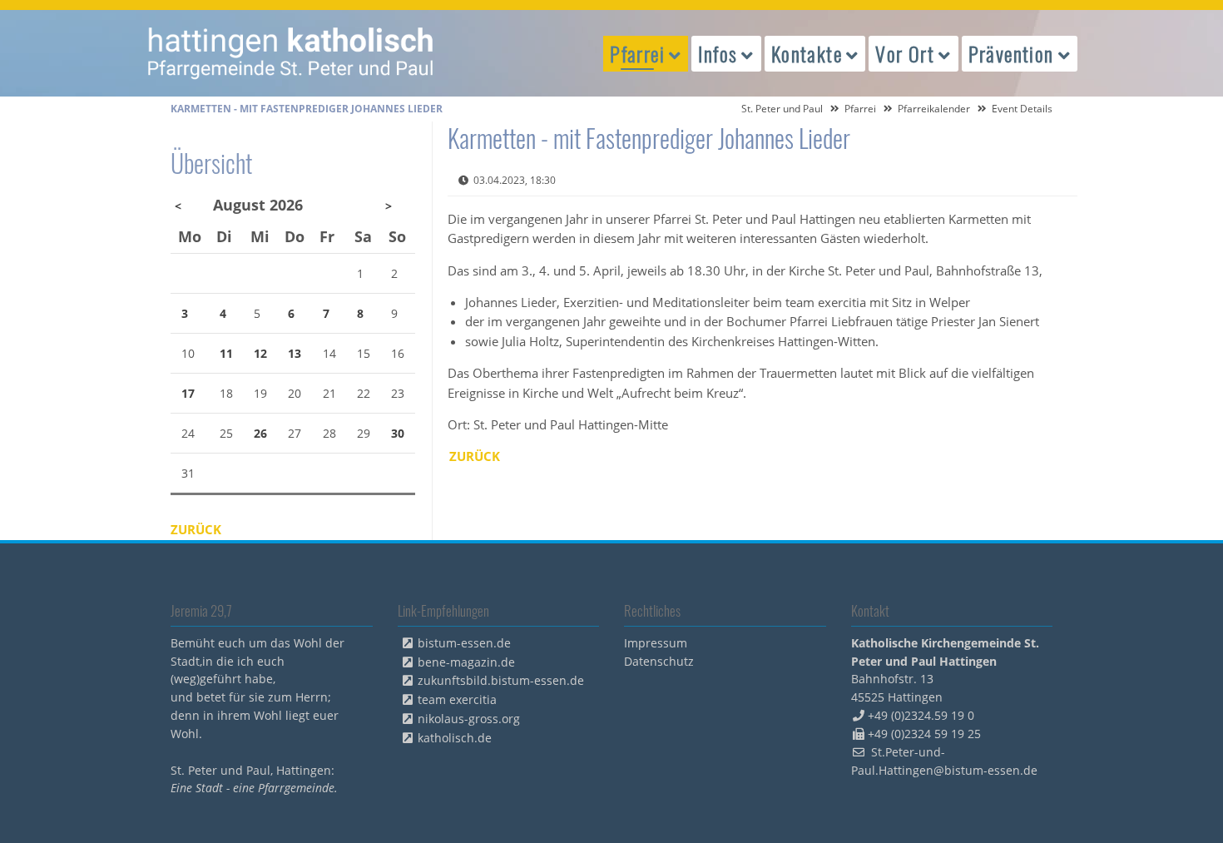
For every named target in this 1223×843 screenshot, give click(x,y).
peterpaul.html (291, 53)
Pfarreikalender (934, 109)
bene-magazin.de (466, 662)
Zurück (474, 456)
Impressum (655, 643)
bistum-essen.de (464, 643)
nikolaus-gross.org (469, 718)
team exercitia (457, 699)
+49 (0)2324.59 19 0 (921, 715)
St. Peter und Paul (782, 109)
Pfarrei (860, 109)
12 (260, 353)
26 (260, 433)
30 (397, 433)
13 (294, 353)
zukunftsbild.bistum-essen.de (501, 680)
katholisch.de (455, 738)
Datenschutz (659, 661)
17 (188, 393)
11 (226, 353)
